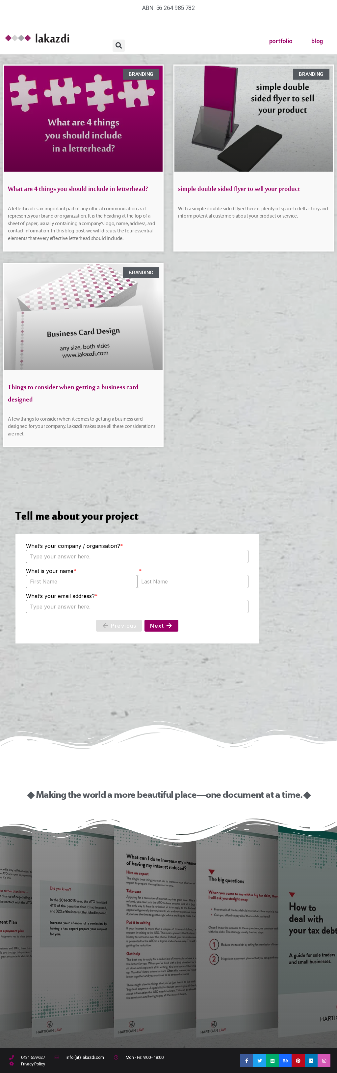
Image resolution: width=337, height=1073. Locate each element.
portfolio (281, 41)
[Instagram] (324, 1060)
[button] (119, 46)
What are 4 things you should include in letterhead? (78, 190)
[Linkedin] (311, 1060)
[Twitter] (259, 1060)
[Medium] (272, 1060)
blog (317, 41)
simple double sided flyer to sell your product (239, 190)
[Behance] (285, 1060)
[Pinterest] (298, 1060)
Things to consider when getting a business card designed (73, 395)
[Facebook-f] (246, 1060)
